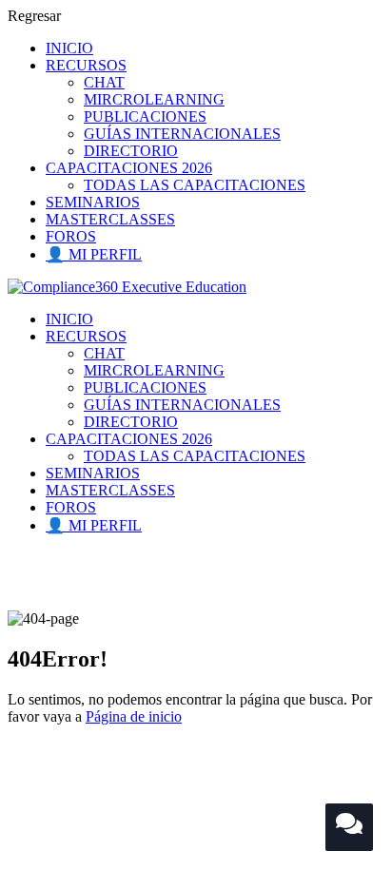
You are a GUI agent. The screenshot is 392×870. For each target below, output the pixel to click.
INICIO (69, 48)
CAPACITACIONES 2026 (129, 168)
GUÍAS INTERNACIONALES (182, 134)
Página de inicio (134, 716)
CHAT (104, 82)
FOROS (71, 236)
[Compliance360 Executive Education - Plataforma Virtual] (127, 287)
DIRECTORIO (131, 151)
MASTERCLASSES (110, 219)
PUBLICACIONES (145, 116)
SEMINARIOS (93, 202)
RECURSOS (86, 65)
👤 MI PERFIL (94, 254)
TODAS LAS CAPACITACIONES (194, 185)
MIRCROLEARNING (154, 99)
